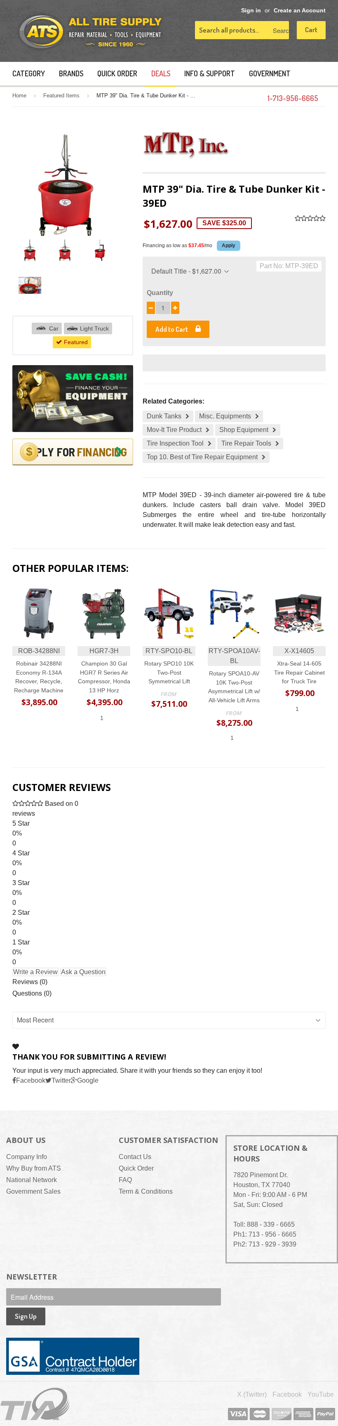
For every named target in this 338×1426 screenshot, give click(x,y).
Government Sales (33, 1191)
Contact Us (135, 1156)
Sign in (251, 10)
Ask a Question (83, 971)
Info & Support (209, 73)
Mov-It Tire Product (174, 429)
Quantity (160, 292)
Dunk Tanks (164, 416)
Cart (311, 29)
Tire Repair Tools (246, 443)
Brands (71, 73)
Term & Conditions (146, 1191)
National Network (31, 1179)
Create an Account (300, 10)
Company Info (26, 1156)
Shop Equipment (243, 429)
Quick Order (117, 73)
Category (28, 73)
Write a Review (35, 971)
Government (270, 73)
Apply (228, 245)
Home (19, 95)
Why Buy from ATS (33, 1168)
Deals (160, 73)
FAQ (125, 1179)
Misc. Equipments (225, 416)
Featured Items (61, 95)
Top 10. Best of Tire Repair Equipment (202, 456)
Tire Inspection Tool (175, 443)
